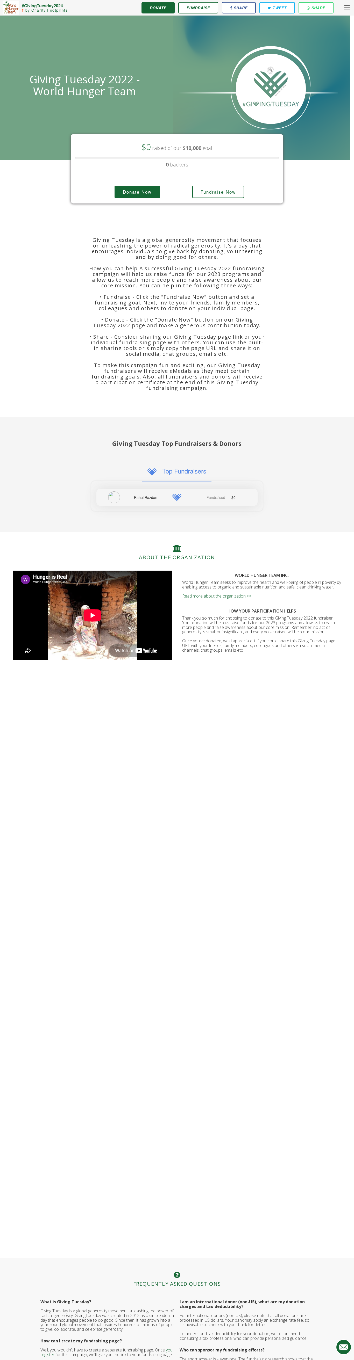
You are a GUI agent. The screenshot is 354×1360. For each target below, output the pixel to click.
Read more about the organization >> (216, 596)
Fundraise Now (218, 192)
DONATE (158, 7)
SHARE (239, 7)
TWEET (279, 7)
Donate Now (137, 192)
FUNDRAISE (198, 7)
